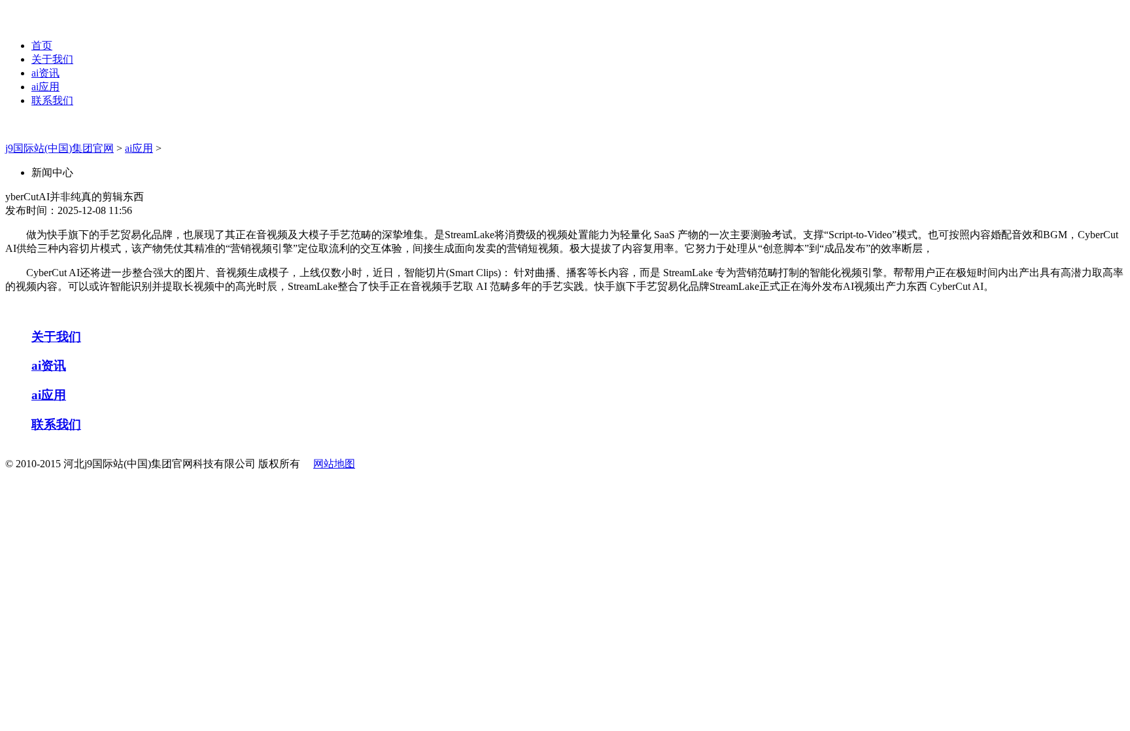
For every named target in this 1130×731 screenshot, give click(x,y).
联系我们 (52, 100)
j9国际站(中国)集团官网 (59, 148)
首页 (41, 45)
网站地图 (334, 463)
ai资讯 (45, 73)
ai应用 (45, 86)
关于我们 (52, 59)
